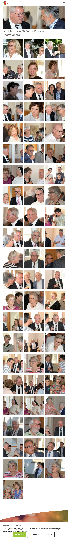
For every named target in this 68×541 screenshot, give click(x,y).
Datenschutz (30, 537)
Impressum (38, 537)
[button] (64, 3)
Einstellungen (48, 534)
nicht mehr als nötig (34, 534)
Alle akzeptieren (19, 534)
